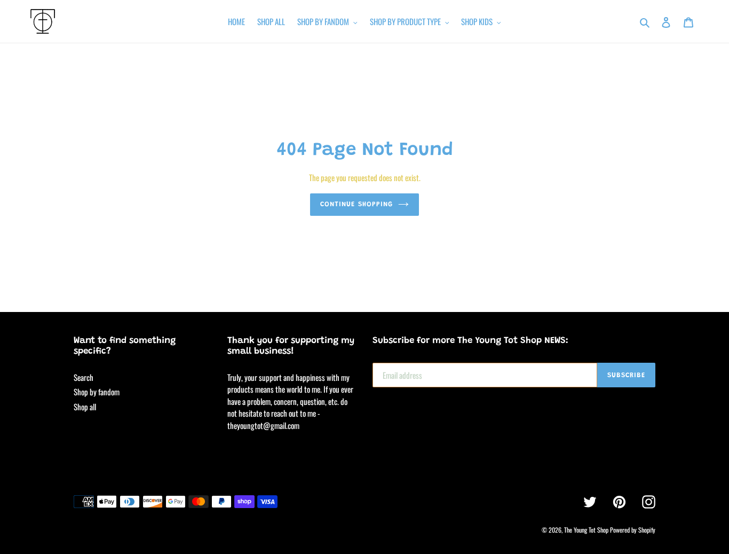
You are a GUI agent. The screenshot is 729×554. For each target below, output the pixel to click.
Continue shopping (356, 204)
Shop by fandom (97, 391)
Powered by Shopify (632, 529)
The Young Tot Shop (586, 529)
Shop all (85, 406)
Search (83, 377)
